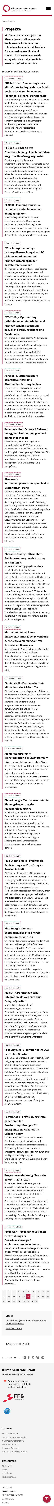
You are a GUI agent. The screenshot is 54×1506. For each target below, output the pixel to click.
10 (48, 1291)
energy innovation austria (14, 1437)
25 (24, 1301)
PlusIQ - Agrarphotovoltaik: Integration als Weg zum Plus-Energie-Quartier (23, 997)
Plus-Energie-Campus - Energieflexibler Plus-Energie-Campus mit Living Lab (23, 933)
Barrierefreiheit (9, 1491)
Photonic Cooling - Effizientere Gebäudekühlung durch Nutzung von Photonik (25, 558)
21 (4, 1301)
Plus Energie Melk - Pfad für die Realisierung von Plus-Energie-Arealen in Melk (24, 865)
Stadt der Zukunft (14, 1328)
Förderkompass (9, 1477)
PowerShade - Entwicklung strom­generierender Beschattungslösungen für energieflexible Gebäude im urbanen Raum (26, 1125)
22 (9, 1301)
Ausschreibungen (10, 1433)
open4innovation (25, 1374)
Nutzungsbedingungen (12, 1495)
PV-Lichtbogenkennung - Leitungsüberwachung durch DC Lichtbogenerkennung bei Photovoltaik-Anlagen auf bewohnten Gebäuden (24, 256)
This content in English (18, 1344)
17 (33, 1296)
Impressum (7, 1487)
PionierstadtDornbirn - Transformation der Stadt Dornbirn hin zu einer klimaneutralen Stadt (26, 758)
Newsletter (7, 1473)
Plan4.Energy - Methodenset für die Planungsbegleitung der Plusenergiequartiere (27, 804)
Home (4, 21)
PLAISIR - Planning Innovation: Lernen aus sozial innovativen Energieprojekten (23, 209)
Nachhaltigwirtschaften (13, 1440)
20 (48, 1296)
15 (24, 1296)
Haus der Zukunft (10, 1448)
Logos (4, 1469)
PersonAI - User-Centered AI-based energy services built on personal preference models (26, 433)
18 (38, 1296)
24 (19, 1301)
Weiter (34, 1301)
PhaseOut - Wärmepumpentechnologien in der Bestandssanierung (26, 483)
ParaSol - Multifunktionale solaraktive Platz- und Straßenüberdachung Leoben (23, 380)
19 (43, 1296)
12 (9, 1296)
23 (14, 1301)
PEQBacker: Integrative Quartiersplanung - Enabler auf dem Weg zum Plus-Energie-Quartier (27, 152)
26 (28, 1301)
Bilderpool (7, 1466)
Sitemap (5, 1502)
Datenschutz (8, 1499)
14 (19, 1296)
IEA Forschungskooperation (14, 1451)
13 (14, 1296)
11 (4, 1296)
